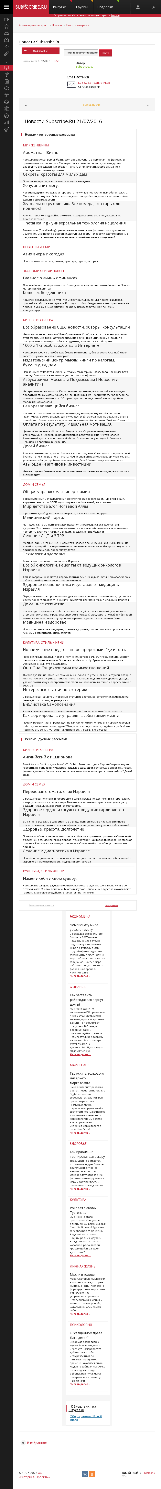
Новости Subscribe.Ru (39, 41)
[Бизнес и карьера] (6, 40)
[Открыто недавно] (6, 26)
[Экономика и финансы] (6, 122)
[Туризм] (6, 116)
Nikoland (149, 1472)
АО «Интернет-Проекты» (34, 1475)
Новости (57, 25)
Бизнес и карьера (38, 320)
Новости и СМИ (36, 247)
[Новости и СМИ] (6, 81)
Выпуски (59, 7)
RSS (56, 61)
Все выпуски (91, 104)
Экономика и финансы (43, 271)
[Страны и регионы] (6, 109)
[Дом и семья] (6, 47)
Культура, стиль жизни (43, 642)
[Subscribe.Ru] (31, 7)
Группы (82, 7)
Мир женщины (36, 145)
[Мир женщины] (6, 54)
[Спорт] (6, 102)
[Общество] (6, 88)
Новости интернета (77, 25)
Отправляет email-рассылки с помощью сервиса (87, 15)
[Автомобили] (6, 33)
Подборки (105, 7)
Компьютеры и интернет (33, 25)
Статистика (78, 77)
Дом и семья (34, 484)
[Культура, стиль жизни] (6, 74)
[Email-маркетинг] (6, 129)
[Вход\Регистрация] (138, 7)
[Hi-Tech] (6, 61)
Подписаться (40, 50)
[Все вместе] (6, 20)
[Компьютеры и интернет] (6, 68)
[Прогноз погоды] (6, 95)
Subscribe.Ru (84, 66)
